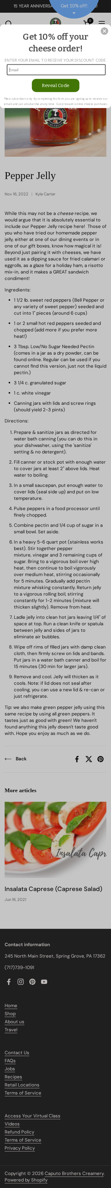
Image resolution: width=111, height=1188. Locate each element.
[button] (104, 31)
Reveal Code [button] (55, 86)
